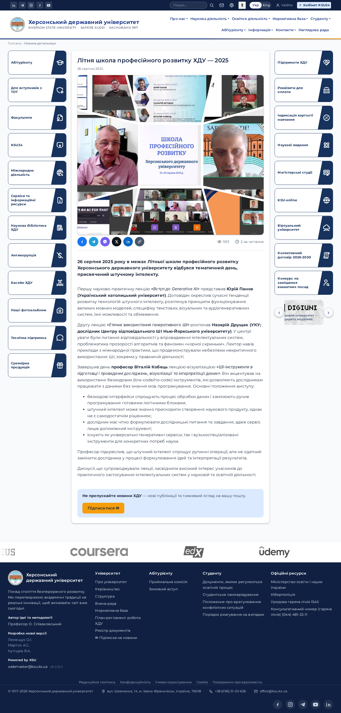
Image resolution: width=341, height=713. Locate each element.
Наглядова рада (314, 30)
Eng (266, 5)
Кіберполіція (283, 594)
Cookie (202, 682)
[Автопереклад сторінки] (231, 5)
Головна (14, 43)
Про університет (111, 582)
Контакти (285, 30)
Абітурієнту (232, 30)
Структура (104, 596)
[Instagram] (30, 5)
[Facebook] (39, 5)
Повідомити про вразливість (237, 682)
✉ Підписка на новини (116, 637)
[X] (116, 241)
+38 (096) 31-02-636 (230, 691)
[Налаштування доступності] (242, 5)
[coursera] (92, 552)
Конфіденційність (135, 682)
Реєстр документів (112, 630)
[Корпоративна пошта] (221, 5)
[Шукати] (211, 5)
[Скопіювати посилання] (139, 241)
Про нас (177, 18)
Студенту (319, 18)
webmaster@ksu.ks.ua (27, 666)
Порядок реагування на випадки (233, 614)
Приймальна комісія (168, 582)
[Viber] (105, 241)
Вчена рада (105, 603)
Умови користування (173, 682)
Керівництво (107, 589)
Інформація (259, 30)
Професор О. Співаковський (35, 624)
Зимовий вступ (163, 589)
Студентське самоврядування (230, 594)
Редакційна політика (97, 682)
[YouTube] (48, 5)
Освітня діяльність (250, 18)
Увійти (287, 5)
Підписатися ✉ (103, 508)
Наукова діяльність (208, 18)
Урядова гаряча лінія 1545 (295, 602)
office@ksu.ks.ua (273, 691)
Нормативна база (289, 18)
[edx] (187, 552)
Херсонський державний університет (60, 691)
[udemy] (268, 552)
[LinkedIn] (13, 5)
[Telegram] (22, 5)
